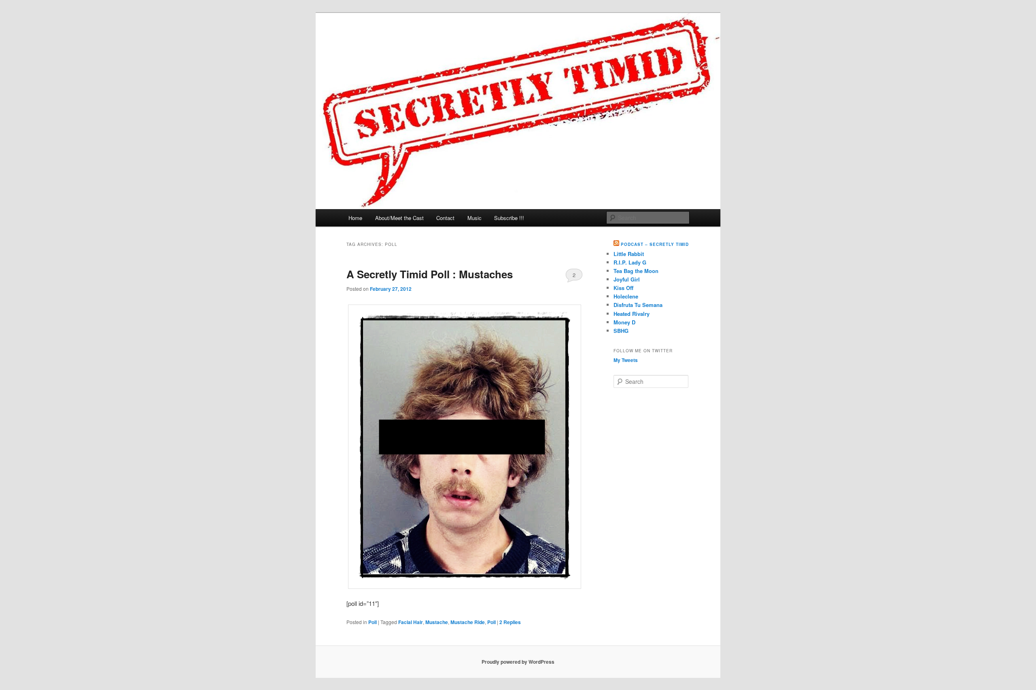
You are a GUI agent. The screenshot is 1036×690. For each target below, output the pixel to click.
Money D (624, 322)
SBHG (621, 330)
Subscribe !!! (509, 218)
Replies (510, 622)
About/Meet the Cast (399, 218)
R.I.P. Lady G (630, 262)
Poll (372, 622)
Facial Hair (410, 622)
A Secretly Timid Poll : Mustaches (429, 274)
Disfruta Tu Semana (638, 305)
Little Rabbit (629, 254)
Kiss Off (623, 288)
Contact (445, 218)
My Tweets (626, 360)
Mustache (436, 622)
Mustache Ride (467, 622)
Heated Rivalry (632, 313)
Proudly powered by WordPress (518, 661)
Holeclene (626, 296)
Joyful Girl (627, 279)
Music (474, 218)
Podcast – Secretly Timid (655, 244)
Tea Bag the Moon (636, 271)
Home (355, 218)
